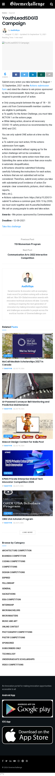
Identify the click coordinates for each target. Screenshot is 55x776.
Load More (27, 532)
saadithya (8, 369)
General (6, 588)
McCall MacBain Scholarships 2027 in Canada (22, 363)
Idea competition (11, 599)
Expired (12, 13)
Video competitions (12, 664)
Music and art (9, 621)
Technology (8, 653)
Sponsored (8, 642)
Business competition (14, 556)
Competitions (9, 566)
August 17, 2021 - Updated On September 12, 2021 (25, 34)
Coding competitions (13, 561)
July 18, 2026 (19, 409)
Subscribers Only (11, 648)
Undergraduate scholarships (18, 659)
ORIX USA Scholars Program (17, 519)
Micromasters (10, 615)
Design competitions (13, 572)
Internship (8, 604)
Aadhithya (15, 30)
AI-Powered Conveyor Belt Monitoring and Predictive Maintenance (25, 403)
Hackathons (9, 594)
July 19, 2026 (19, 369)
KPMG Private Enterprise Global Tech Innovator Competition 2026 (22, 480)
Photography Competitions (17, 632)
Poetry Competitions (13, 637)
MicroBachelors (11, 610)
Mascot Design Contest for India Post (23, 442)
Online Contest (10, 626)
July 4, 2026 (19, 486)
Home (4, 13)
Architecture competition (16, 550)
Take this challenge (11, 226)
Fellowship (8, 583)
